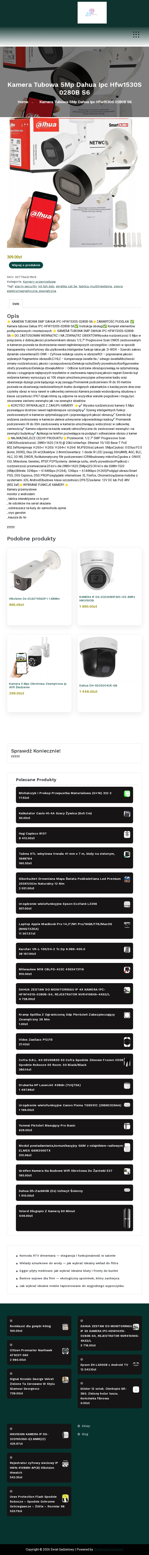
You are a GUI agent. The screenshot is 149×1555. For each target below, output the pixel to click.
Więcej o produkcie (26, 265)
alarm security (25, 286)
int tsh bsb (46, 286)
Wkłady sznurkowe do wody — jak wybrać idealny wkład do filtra (68, 1263)
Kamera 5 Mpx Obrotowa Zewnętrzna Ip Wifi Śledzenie (37, 685)
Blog (85, 1434)
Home (23, 101)
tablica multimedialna (95, 286)
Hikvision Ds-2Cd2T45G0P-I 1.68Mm (34, 598)
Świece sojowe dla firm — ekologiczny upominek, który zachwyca (69, 1278)
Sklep (86, 1426)
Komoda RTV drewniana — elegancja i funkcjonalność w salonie (67, 1255)
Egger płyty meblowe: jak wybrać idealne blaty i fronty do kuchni (68, 1271)
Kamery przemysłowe (39, 281)
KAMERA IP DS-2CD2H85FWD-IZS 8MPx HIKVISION (107, 598)
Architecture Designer (108, 1549)
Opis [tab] (15, 303)
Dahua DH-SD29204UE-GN (98, 685)
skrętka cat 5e (66, 286)
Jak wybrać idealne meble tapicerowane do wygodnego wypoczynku (71, 1286)
